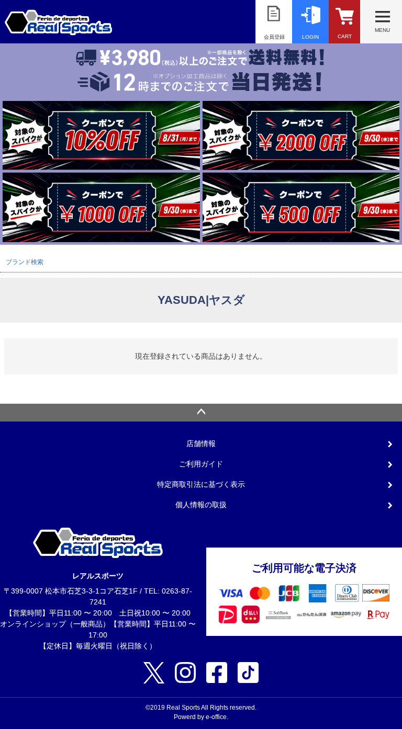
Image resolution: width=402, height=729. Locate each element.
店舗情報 (201, 443)
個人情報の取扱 (201, 504)
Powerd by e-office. (201, 717)
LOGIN (310, 37)
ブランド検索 (24, 262)
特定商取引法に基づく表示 (201, 484)
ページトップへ (201, 413)
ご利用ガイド (201, 464)
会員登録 (274, 37)
